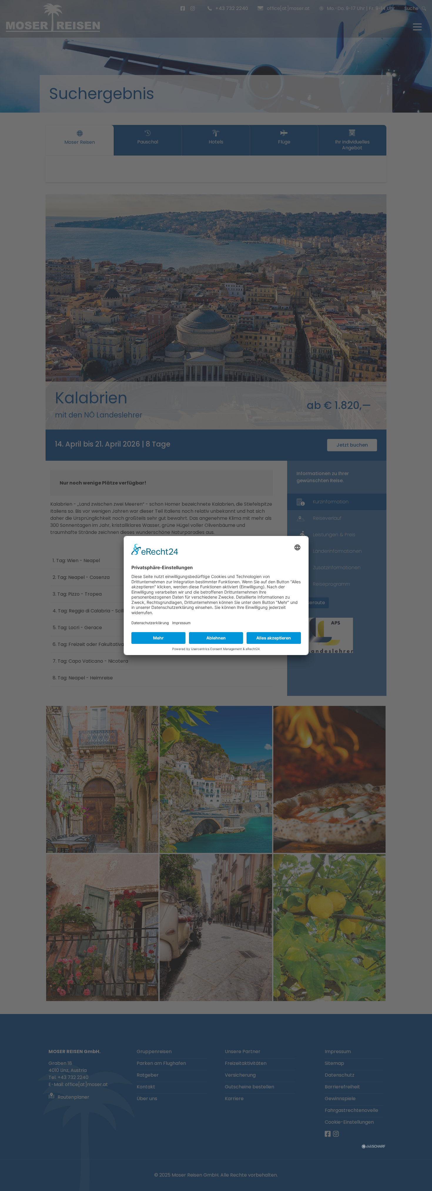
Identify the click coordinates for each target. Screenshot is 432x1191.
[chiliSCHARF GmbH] (373, 1145)
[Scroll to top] (419, 1178)
